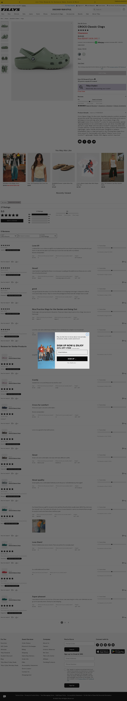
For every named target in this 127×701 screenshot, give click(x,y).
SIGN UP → (72, 359)
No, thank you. (71, 363)
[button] (125, 166)
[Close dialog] (87, 334)
